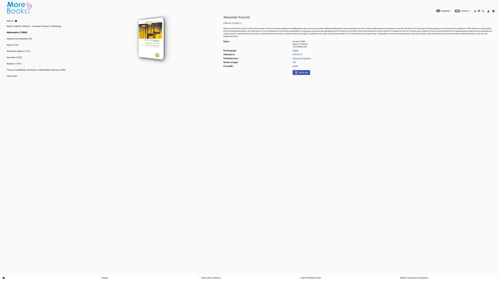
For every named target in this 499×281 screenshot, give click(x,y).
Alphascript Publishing (302, 58)
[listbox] (37, 48)
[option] (37, 20)
